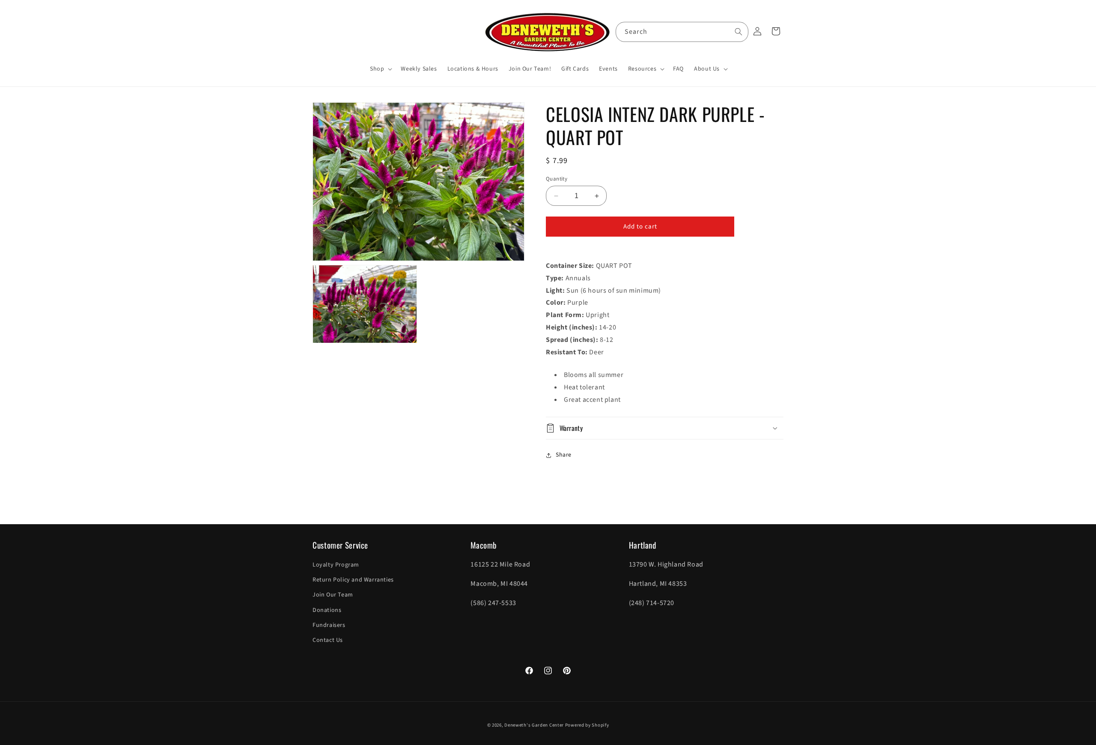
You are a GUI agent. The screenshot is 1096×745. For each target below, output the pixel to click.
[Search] (738, 31)
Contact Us (328, 640)
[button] (380, 69)
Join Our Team (333, 595)
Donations (327, 610)
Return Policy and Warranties (353, 580)
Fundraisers (329, 625)
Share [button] (564, 455)
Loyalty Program (336, 565)
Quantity (556, 179)
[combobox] (682, 32)
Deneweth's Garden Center (534, 725)
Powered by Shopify (587, 725)
